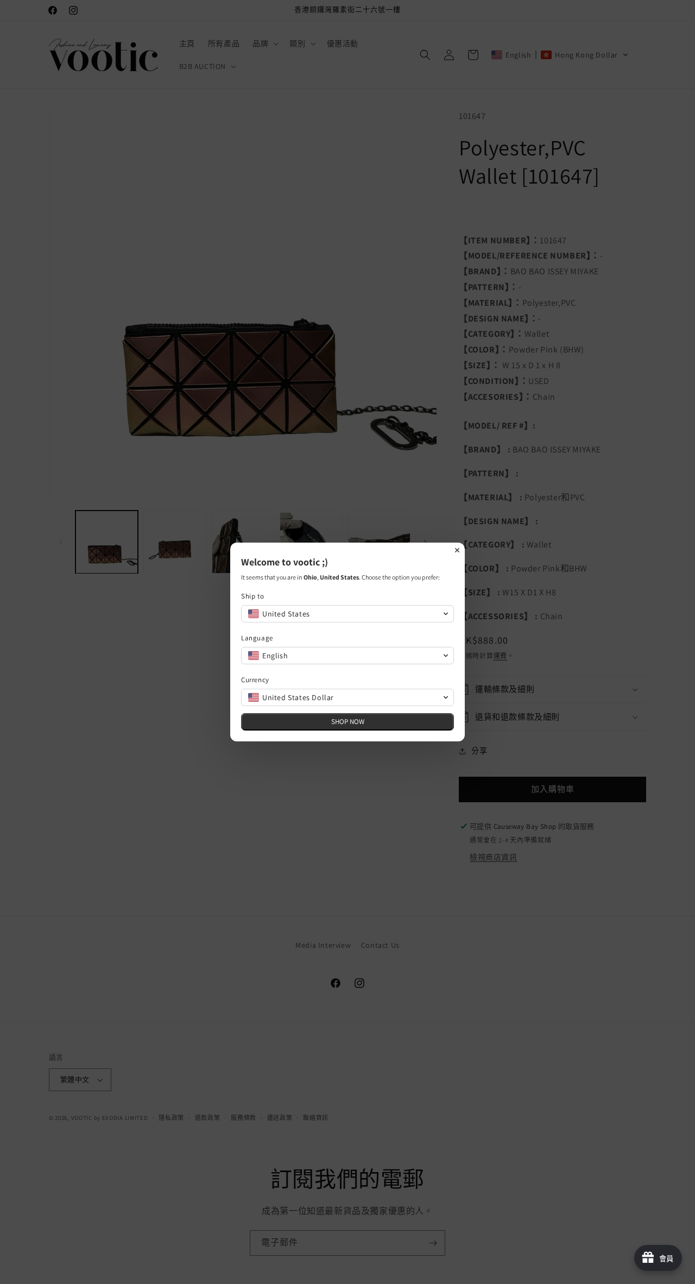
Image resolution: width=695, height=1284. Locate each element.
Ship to (252, 596)
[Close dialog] (457, 550)
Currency (255, 679)
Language (257, 638)
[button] (347, 613)
